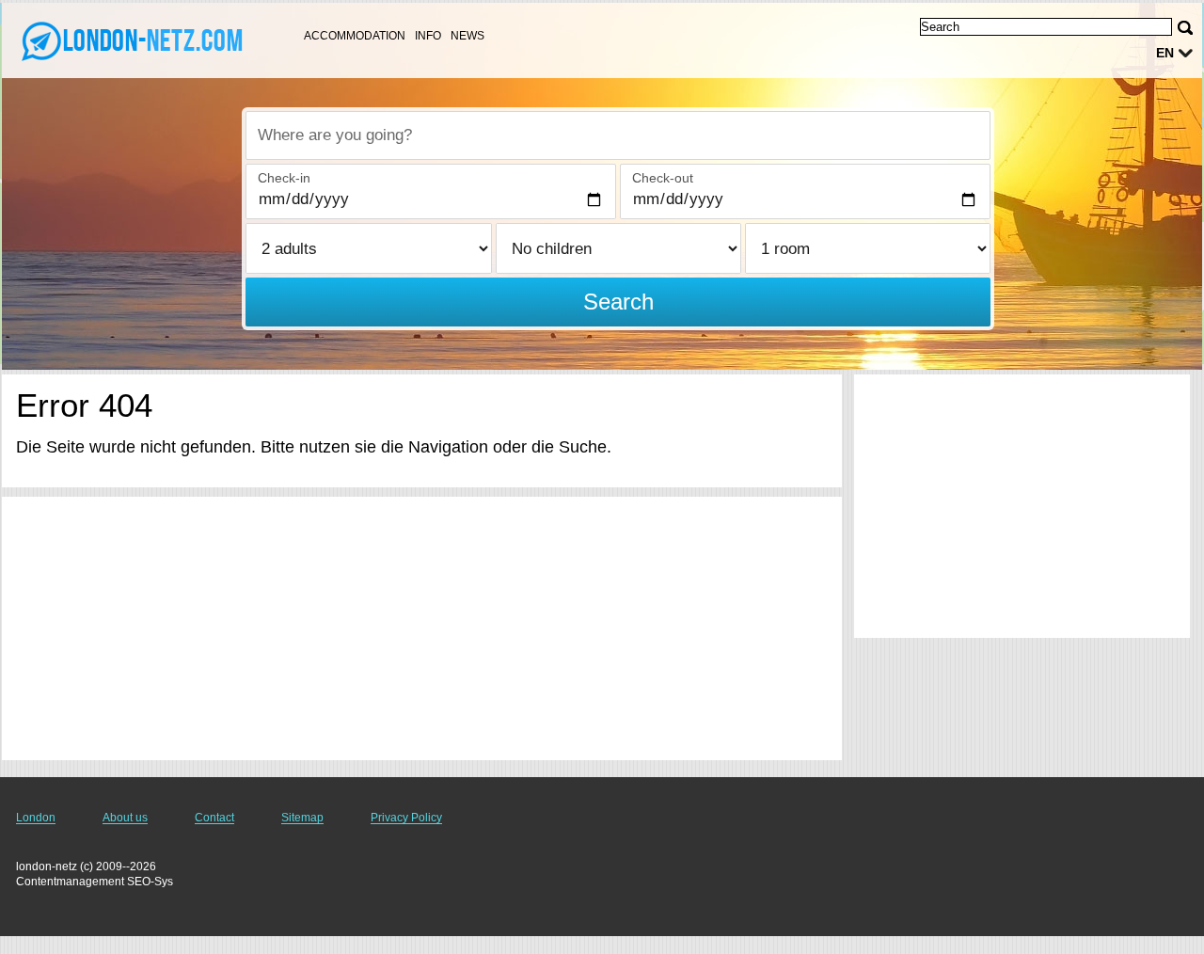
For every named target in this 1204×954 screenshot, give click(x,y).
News (467, 35)
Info (428, 35)
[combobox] (618, 135)
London (35, 817)
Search (618, 301)
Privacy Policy (406, 817)
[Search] (1185, 28)
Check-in (284, 177)
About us (125, 817)
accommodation (354, 35)
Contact (214, 817)
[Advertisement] (422, 628)
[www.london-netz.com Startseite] (131, 38)
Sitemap (302, 817)
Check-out (662, 177)
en (1165, 52)
